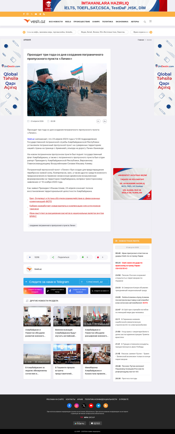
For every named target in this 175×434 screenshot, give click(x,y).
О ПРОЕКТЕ (123, 399)
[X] (84, 405)
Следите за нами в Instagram (35, 291)
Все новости (56, 21)
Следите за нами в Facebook (79, 291)
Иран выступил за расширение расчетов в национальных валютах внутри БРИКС (67, 215)
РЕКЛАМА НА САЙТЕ (55, 399)
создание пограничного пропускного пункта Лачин (52, 225)
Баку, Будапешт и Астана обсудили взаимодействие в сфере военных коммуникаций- (65, 200)
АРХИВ (80, 399)
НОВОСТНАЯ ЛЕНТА (129, 241)
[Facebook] (23, 14)
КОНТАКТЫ (70, 399)
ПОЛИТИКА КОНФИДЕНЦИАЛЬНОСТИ (101, 399)
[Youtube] (36, 14)
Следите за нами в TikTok (57, 291)
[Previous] (24, 32)
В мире (96, 21)
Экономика (122, 21)
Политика (107, 21)
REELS (68, 21)
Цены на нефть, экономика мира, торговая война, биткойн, (50, 32)
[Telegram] (40, 14)
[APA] (87, 417)
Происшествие (82, 21)
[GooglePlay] (79, 423)
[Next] (150, 32)
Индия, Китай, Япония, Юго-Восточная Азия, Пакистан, (103, 32)
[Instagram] (28, 14)
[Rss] (44, 14)
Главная (141, 40)
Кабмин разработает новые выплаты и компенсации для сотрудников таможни (65, 207)
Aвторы (135, 21)
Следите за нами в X (101, 291)
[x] (32, 14)
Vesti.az (31, 139)
